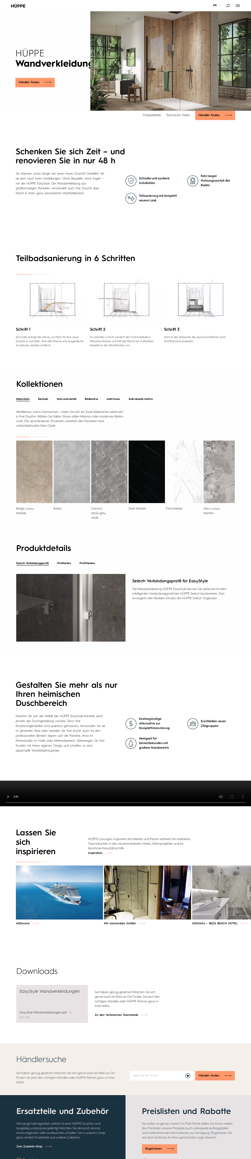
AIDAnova (22, 923)
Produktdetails (152, 115)
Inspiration (95, 853)
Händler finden (29, 82)
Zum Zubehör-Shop (29, 1146)
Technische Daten (178, 115)
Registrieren (153, 1148)
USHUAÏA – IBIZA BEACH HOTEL (215, 923)
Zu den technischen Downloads (116, 1015)
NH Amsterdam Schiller (120, 923)
